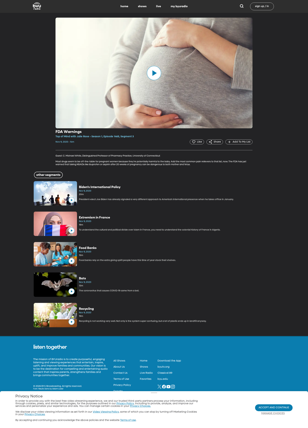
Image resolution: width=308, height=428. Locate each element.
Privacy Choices (35, 414)
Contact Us (120, 373)
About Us (119, 367)
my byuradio (179, 6)
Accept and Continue (274, 407)
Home (143, 361)
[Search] (241, 6)
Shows (144, 367)
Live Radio (146, 373)
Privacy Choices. (140, 406)
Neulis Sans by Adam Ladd (50, 389)
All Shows (119, 361)
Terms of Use (121, 379)
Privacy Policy (122, 385)
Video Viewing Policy (106, 412)
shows (142, 6)
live (158, 6)
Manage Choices (273, 413)
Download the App (169, 361)
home (124, 6)
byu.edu (163, 379)
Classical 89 (165, 373)
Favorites (145, 379)
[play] (154, 73)
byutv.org (163, 367)
